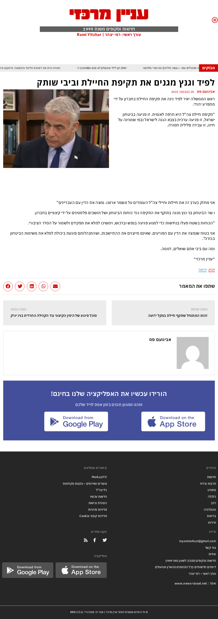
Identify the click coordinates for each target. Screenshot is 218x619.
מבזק (211, 269)
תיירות (212, 523)
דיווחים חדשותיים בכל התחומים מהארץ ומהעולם (185, 567)
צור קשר (210, 548)
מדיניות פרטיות (97, 510)
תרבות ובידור (208, 484)
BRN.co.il (76, 612)
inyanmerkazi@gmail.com (197, 541)
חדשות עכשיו (98, 497)
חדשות (203, 269)
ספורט (212, 490)
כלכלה (212, 497)
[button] (55, 286)
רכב (213, 503)
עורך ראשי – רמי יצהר (202, 574)
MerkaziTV (99, 477)
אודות (212, 554)
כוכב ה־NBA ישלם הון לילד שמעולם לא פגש (99, 68)
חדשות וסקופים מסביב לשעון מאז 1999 (190, 561)
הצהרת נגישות (98, 503)
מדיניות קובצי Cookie (93, 516)
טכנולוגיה (210, 510)
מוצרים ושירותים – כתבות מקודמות (85, 484)
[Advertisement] (137, 50)
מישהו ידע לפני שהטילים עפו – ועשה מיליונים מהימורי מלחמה (176, 68)
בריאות (211, 516)
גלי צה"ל (101, 490)
